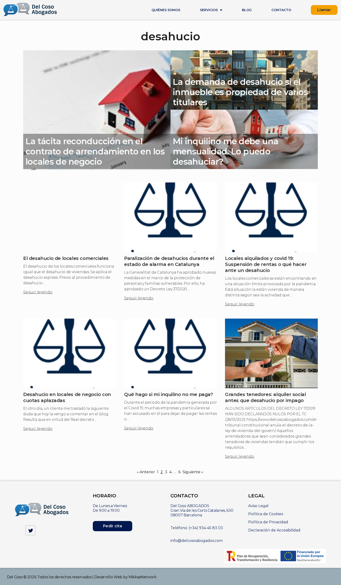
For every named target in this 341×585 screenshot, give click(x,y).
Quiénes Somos (165, 10)
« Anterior (146, 472)
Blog (247, 10)
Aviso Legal (258, 506)
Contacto (281, 10)
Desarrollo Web (108, 577)
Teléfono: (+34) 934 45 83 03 (196, 528)
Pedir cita (112, 526)
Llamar (324, 10)
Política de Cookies (265, 514)
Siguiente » (193, 472)
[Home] (30, 10)
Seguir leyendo (37, 292)
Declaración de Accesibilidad (274, 530)
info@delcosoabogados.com (196, 540)
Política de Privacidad (268, 522)
